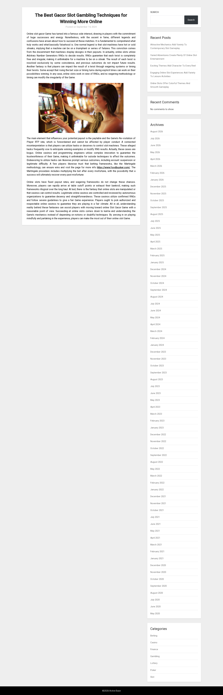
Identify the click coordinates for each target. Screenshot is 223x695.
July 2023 (155, 386)
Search (154, 12)
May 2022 (155, 469)
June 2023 (155, 393)
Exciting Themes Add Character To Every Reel (173, 65)
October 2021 (157, 510)
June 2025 (155, 228)
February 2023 (157, 420)
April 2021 (155, 537)
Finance (154, 649)
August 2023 (156, 379)
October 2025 (157, 200)
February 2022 (157, 482)
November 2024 (158, 276)
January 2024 (157, 345)
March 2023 (156, 414)
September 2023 (158, 372)
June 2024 (155, 310)
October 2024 (157, 283)
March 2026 (156, 166)
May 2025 (155, 234)
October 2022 (157, 448)
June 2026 (155, 145)
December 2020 (158, 565)
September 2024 (158, 290)
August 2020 (156, 593)
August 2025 (156, 214)
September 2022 (158, 455)
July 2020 (155, 599)
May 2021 (155, 530)
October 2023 (157, 365)
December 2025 (158, 186)
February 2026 (157, 173)
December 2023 (158, 351)
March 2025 (156, 248)
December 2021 (158, 496)
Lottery (153, 663)
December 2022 (158, 434)
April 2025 (155, 241)
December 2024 (158, 269)
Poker (153, 670)
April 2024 (155, 324)
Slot (152, 677)
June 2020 (155, 606)
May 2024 (155, 317)
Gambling (155, 656)
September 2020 (158, 586)
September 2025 (158, 207)
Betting (153, 635)
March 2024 (156, 331)
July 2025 (155, 221)
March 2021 (156, 544)
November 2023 (158, 358)
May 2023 (155, 400)
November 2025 (158, 193)
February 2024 (157, 338)
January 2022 (157, 489)
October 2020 (157, 579)
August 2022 (156, 462)
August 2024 (156, 296)
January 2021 (157, 558)
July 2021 (155, 517)
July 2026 (155, 138)
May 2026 (155, 152)
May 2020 (155, 613)
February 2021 (157, 551)
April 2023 (155, 407)
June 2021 (155, 524)
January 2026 (157, 179)
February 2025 (157, 255)
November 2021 (158, 503)
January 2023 (157, 427)
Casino (153, 642)
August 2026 (156, 131)
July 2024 (155, 303)
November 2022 (158, 441)
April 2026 (155, 159)
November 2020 (158, 572)
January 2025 (157, 262)
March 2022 (156, 475)
